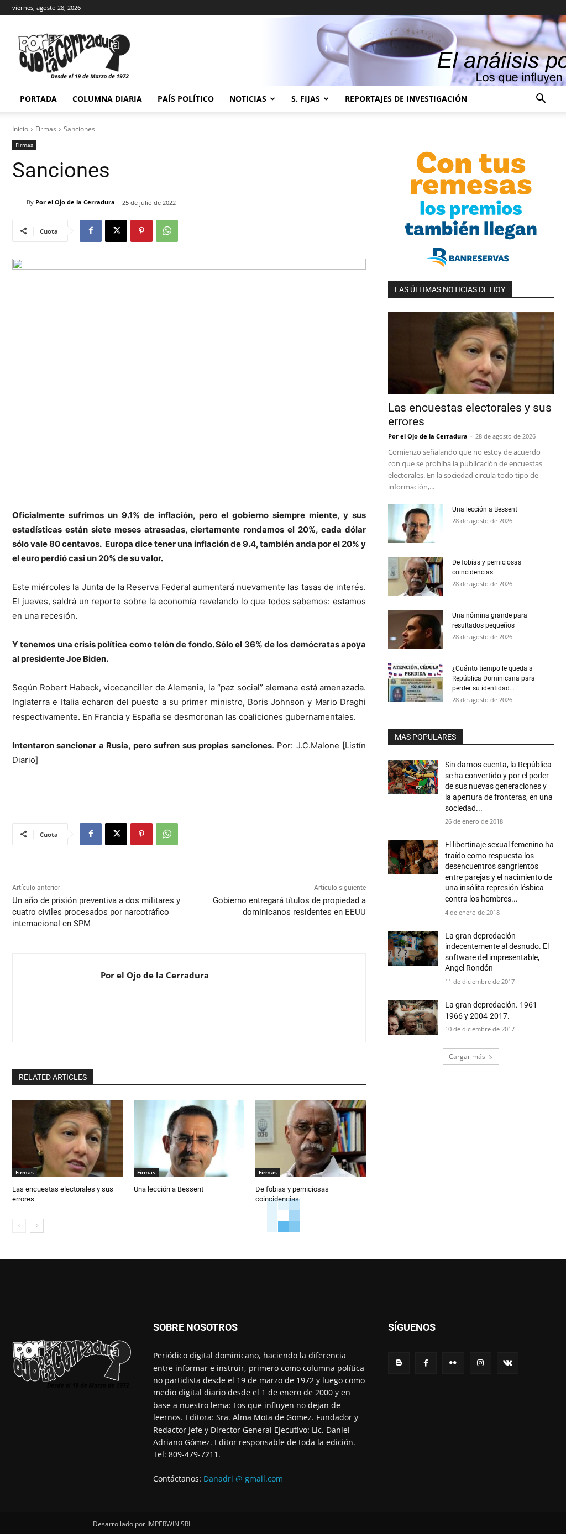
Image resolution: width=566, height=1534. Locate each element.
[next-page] (37, 1226)
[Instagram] (480, 1363)
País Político (186, 98)
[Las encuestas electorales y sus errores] (67, 1138)
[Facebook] (91, 231)
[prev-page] (19, 1226)
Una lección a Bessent (168, 1189)
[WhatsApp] (167, 231)
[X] (116, 231)
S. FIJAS (305, 98)
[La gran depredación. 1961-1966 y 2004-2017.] (413, 1017)
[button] (540, 99)
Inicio (20, 129)
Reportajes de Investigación (406, 98)
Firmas (45, 129)
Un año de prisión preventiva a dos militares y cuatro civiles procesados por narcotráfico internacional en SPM (96, 912)
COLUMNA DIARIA (107, 98)
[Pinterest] (141, 231)
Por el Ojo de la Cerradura (75, 202)
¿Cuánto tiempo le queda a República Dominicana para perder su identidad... (493, 678)
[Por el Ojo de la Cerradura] (19, 202)
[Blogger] (399, 1363)
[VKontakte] (507, 1363)
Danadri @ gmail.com (243, 1478)
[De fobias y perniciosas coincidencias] (310, 1138)
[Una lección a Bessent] (189, 1138)
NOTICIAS (247, 98)
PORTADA (38, 98)
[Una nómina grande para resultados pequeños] (415, 629)
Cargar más (467, 1056)
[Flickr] (453, 1363)
